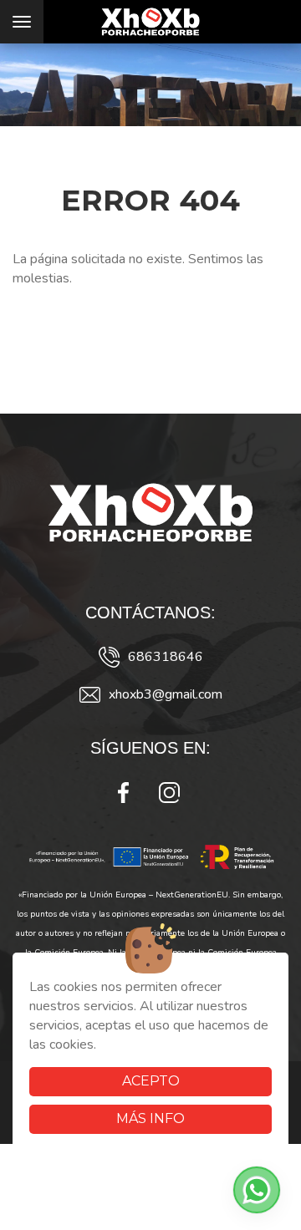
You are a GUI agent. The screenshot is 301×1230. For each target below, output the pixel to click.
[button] (256, 1190)
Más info (150, 1118)
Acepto (151, 1081)
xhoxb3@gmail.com (165, 694)
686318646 (165, 657)
